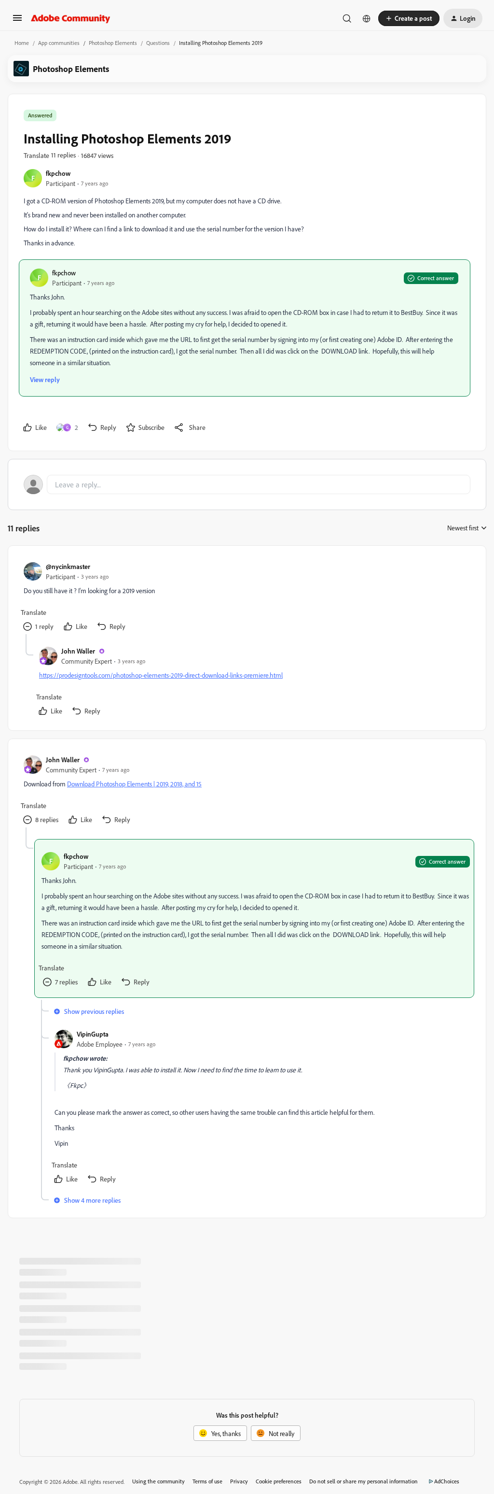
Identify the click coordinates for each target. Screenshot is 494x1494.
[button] (17, 21)
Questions (158, 42)
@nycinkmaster (68, 566)
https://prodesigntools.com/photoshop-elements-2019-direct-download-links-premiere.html (161, 675)
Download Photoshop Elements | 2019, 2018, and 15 (134, 784)
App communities (59, 42)
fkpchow (58, 173)
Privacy (239, 1481)
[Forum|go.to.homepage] (70, 18)
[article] (246, 597)
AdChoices (446, 1481)
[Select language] (366, 18)
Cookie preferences (279, 1481)
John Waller (78, 651)
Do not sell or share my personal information (363, 1481)
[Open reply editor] (247, 484)
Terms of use (207, 1481)
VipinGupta (93, 1034)
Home (21, 42)
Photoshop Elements (113, 42)
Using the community (158, 1481)
